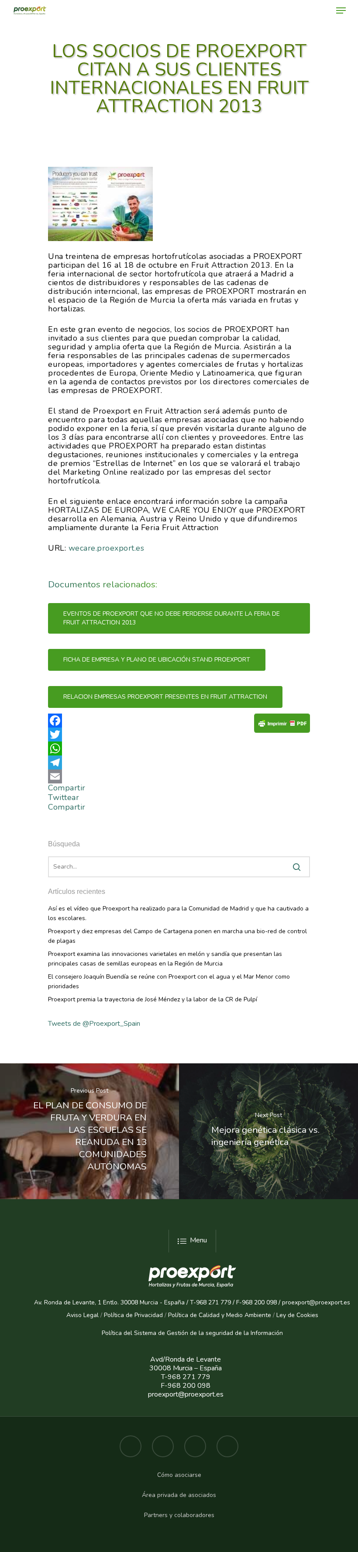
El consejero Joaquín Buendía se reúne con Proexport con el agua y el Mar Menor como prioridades (169, 981)
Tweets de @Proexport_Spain (94, 1023)
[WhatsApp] (179, 748)
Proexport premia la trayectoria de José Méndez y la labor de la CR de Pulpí (152, 999)
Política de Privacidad (133, 1315)
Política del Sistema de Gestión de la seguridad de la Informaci (189, 1333)
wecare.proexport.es (107, 548)
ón (279, 1333)
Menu (198, 1240)
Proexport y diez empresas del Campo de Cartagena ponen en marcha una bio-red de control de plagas (177, 936)
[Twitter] (179, 735)
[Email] (179, 776)
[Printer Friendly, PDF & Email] (282, 726)
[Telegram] (179, 762)
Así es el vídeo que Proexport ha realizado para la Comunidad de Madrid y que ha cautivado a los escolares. (178, 913)
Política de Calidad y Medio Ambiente (218, 1315)
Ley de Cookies (297, 1315)
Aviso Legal (82, 1315)
